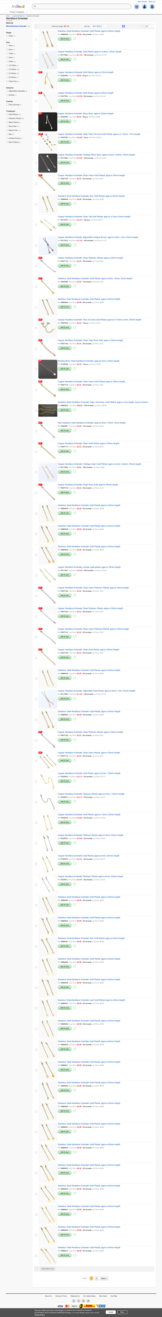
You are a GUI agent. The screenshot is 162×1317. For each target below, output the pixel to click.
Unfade (13, 95)
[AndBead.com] (18, 6)
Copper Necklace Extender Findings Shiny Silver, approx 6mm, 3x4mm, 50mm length (96, 155)
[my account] (144, 6)
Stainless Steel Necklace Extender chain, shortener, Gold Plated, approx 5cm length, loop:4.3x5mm (103, 402)
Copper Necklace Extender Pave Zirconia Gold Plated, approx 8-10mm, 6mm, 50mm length (99, 320)
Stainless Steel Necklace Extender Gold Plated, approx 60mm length (89, 31)
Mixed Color (15, 130)
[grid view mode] (123, 26)
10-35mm (13, 65)
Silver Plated (15, 142)
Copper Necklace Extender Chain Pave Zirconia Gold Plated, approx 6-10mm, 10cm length (99, 134)
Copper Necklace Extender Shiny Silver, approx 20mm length (85, 113)
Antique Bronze (16, 138)
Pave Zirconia (15, 105)
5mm (12, 57)
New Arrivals (142, 2)
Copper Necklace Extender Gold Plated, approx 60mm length (86, 93)
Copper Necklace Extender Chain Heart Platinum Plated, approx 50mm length (93, 588)
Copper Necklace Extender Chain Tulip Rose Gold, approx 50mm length (90, 340)
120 (68, 26)
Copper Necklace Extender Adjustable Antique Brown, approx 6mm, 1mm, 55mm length (98, 237)
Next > (104, 1278)
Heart (12, 36)
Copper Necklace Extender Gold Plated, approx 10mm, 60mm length (89, 814)
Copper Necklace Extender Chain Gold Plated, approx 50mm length (88, 443)
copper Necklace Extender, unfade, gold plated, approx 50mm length (89, 567)
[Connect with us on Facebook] (73, 1300)
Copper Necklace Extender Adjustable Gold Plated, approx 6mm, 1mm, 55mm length (96, 691)
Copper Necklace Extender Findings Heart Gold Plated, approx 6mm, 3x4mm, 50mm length (99, 464)
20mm (12, 61)
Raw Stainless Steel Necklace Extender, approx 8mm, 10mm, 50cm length (92, 423)
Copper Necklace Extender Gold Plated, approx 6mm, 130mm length (89, 773)
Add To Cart (65, 39)
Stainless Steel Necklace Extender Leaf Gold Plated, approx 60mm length (91, 1000)
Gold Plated (15, 114)
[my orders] (152, 6)
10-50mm (14, 69)
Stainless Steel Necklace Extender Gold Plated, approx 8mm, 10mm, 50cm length (95, 278)
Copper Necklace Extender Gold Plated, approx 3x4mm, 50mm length (89, 51)
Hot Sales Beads (89, 1296)
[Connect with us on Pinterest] (78, 1300)
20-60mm (14, 73)
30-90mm (13, 77)
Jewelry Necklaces (18, 16)
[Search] (35, 6)
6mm (12, 50)
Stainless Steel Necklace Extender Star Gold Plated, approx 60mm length (91, 196)
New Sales (103, 1296)
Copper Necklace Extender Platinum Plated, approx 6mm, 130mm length (91, 794)
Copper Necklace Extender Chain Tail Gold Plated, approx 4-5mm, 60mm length (94, 216)
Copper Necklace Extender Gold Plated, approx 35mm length (86, 72)
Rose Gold (14, 126)
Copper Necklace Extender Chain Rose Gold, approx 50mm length (88, 484)
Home (8, 16)
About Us (48, 1296)
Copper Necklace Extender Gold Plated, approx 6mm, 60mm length (88, 856)
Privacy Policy (40, 1315)
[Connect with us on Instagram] (83, 1300)
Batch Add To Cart (48, 1269)
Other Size (14, 81)
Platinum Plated (16, 118)
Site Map (114, 1296)
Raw (11, 134)
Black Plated (15, 122)
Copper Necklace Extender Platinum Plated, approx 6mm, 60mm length (90, 876)
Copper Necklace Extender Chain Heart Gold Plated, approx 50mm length (91, 175)
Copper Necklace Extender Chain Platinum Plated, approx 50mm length (90, 258)
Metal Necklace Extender (16, 26)
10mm (12, 53)
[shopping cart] (136, 6)
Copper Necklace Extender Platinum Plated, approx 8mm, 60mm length (90, 835)
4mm (12, 46)
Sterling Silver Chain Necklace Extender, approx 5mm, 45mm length (88, 361)
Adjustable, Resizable (18, 91)
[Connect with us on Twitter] (88, 1300)
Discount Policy (61, 1296)
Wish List (152, 2)
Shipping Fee (75, 1296)
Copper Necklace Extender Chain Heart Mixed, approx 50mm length (89, 753)
